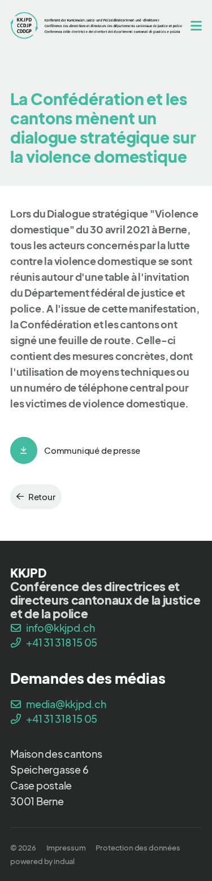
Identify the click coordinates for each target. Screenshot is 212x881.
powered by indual (42, 861)
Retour (41, 496)
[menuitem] (65, 848)
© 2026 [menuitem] (23, 847)
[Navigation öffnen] (196, 25)
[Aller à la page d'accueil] (96, 25)
